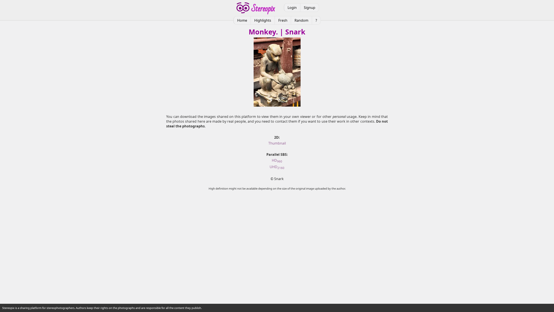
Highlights (262, 20)
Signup (309, 7)
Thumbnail (277, 143)
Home (242, 20)
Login (292, 7)
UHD (277, 166)
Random (301, 20)
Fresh (282, 20)
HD (277, 160)
